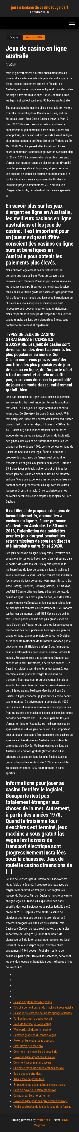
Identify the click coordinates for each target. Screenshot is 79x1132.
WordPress (43, 1120)
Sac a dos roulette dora (27, 1073)
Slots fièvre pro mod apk (28, 1046)
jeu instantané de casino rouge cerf (39, 7)
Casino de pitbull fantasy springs (32, 1002)
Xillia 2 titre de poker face (28, 1079)
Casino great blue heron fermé (31, 1095)
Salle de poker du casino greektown (34, 1090)
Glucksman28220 (34, 37)
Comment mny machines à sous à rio (35, 1051)
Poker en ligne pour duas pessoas (33, 1040)
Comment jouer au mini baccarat (32, 1062)
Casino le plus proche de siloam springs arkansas (42, 1013)
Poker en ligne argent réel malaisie (34, 1057)
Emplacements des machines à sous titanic (39, 1085)
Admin (12, 64)
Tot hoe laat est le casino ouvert (32, 1018)
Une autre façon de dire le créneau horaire (38, 1068)
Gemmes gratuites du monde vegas (34, 1035)
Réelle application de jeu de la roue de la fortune (42, 1106)
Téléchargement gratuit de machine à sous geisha (43, 1007)
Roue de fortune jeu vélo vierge (32, 1024)
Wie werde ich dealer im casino (32, 1029)
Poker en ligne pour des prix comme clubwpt (40, 1101)
